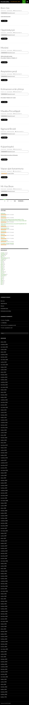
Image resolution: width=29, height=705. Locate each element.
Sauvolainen (11, 131)
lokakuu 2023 (4, 367)
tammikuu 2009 (4, 495)
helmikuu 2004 (4, 644)
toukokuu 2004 (4, 636)
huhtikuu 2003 (4, 664)
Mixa (2, 281)
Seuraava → (21, 201)
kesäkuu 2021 (4, 417)
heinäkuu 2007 (4, 540)
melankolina (3, 231)
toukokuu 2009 (4, 485)
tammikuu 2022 (4, 402)
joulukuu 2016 (4, 467)
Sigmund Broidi (8, 128)
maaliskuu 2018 (4, 457)
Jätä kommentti (18, 10)
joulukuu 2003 (4, 646)
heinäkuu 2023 (4, 374)
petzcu (2, 264)
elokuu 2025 (3, 352)
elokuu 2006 (3, 568)
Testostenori (3, 216)
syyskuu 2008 (4, 505)
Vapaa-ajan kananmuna (12, 168)
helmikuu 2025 (4, 357)
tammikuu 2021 (4, 427)
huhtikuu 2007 (4, 548)
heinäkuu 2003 (4, 659)
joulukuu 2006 (4, 558)
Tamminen (3, 254)
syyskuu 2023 (4, 369)
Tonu (2, 265)
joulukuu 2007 (4, 528)
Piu (1, 284)
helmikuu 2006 (4, 583)
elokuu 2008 (3, 508)
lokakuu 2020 (4, 430)
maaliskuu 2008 (4, 520)
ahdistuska (3, 213)
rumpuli (2, 259)
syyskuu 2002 (4, 681)
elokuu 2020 (3, 435)
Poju (2, 276)
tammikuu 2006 (4, 586)
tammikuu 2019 (4, 445)
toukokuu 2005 (4, 606)
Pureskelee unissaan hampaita (7, 243)
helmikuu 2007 (4, 553)
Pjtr (1, 279)
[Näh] (3, 12)
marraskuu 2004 (4, 621)
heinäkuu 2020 (4, 437)
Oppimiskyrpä (8, 29)
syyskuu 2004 (4, 626)
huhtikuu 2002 (4, 694)
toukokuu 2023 (4, 377)
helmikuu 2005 (4, 613)
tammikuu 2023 (4, 384)
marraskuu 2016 (4, 470)
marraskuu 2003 (4, 649)
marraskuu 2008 (4, 500)
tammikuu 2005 (4, 616)
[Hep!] (5, 12)
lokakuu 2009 (4, 472)
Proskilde (7, 320)
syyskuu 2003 (4, 654)
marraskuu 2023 (4, 364)
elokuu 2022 (3, 392)
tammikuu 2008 (4, 525)
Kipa (2, 278)
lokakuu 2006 (4, 563)
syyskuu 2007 (4, 535)
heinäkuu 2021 (4, 415)
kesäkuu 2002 (4, 689)
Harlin (2, 269)
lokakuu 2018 (4, 447)
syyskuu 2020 (4, 432)
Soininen (3, 271)
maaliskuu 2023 (4, 382)
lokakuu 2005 (4, 593)
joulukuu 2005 (4, 588)
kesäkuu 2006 (4, 573)
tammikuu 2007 (4, 556)
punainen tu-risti (12, 325)
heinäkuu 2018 (4, 452)
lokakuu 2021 (4, 410)
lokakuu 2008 (4, 503)
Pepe (2, 268)
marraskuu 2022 (4, 387)
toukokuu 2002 (4, 691)
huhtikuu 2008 (4, 518)
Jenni (2, 263)
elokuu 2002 (3, 684)
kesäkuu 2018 (4, 455)
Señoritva (3, 234)
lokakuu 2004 (4, 624)
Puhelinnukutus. (4, 240)
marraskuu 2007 (4, 530)
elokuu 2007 (3, 538)
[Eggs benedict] (1, 12)
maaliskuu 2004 (4, 641)
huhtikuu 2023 (4, 379)
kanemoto (3, 275)
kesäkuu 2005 (4, 603)
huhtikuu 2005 (4, 608)
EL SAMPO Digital (7, 703)
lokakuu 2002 (4, 679)
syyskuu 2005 (4, 596)
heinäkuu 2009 (4, 480)
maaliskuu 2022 (4, 399)
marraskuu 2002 (4, 676)
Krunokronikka (5, 1)
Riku (2, 256)
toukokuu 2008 (4, 515)
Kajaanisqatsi (7, 146)
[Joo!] (4, 12)
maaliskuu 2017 (4, 462)
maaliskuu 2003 (4, 666)
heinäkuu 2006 (4, 571)
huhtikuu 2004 (4, 639)
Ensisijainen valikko (27, 1)
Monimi (4, 47)
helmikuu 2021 (4, 425)
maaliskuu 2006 (4, 581)
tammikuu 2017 (4, 465)
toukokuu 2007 (4, 545)
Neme (2, 266)
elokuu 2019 (3, 442)
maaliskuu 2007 (4, 550)
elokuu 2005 (3, 598)
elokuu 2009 (3, 477)
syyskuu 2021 (4, 412)
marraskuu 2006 (4, 561)
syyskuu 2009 (4, 475)
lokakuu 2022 (4, 389)
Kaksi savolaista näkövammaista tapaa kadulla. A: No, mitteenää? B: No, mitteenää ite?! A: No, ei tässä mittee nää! (14, 220)
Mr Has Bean (7, 186)
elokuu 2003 (3, 656)
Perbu (2, 260)
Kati (2, 270)
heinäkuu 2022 (4, 394)
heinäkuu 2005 (4, 601)
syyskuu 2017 (4, 460)
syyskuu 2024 (4, 362)
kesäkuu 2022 (4, 397)
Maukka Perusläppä (10, 111)
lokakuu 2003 (4, 651)
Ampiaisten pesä (9, 71)
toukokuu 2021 (4, 420)
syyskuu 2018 (4, 450)
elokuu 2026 (3, 342)
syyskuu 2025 (4, 349)
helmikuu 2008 (4, 523)
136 (15, 201)
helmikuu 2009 (4, 493)
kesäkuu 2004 (4, 634)
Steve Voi (3, 237)
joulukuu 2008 (4, 498)
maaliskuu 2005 (4, 611)
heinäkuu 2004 (4, 631)
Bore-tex (5, 8)
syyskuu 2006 (4, 566)
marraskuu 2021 (4, 407)
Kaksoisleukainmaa (5, 228)
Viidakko (10, 10)
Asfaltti (10, 171)
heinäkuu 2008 (4, 510)
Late (2, 261)
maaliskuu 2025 (4, 354)
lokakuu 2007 (4, 533)
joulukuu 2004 (4, 618)
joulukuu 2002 (4, 674)
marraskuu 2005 (4, 591)
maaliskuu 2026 (4, 344)
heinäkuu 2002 (4, 686)
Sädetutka (4, 322)
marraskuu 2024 (4, 359)
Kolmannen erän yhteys (12, 89)
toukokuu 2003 (4, 661)
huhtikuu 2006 (4, 578)
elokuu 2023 (3, 372)
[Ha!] (6, 12)
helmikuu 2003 (4, 669)
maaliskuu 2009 (4, 490)
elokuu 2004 (3, 629)
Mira (2, 283)
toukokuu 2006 (4, 576)
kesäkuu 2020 (4, 440)
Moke (2, 280)
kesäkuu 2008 (4, 513)
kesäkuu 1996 (4, 697)
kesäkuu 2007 (4, 543)
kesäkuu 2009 (4, 483)
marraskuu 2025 (4, 347)
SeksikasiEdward (4, 258)
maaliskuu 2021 (4, 422)
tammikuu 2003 (4, 671)
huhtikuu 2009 (4, 488)
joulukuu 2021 (4, 404)
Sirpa (2, 273)
